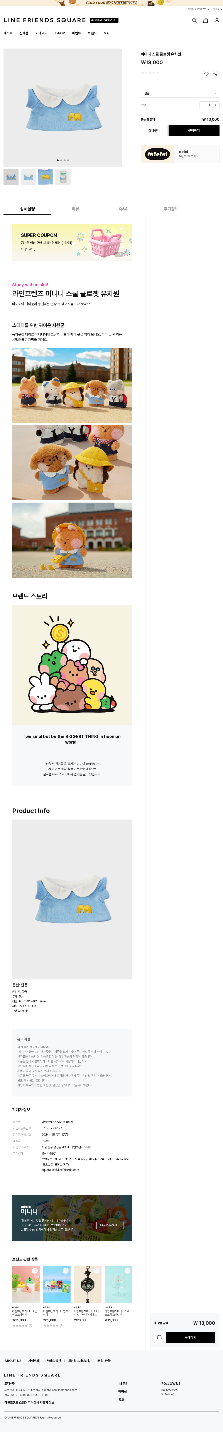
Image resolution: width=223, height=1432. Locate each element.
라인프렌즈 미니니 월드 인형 (55, 1313)
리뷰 (75, 208)
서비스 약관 (54, 1361)
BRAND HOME (108, 1225)
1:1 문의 (123, 1384)
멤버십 (122, 1392)
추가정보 (171, 208)
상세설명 (27, 208)
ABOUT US (12, 1361)
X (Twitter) (167, 1394)
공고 (121, 1400)
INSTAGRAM (169, 1389)
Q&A (123, 208)
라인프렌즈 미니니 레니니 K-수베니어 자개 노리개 (86, 1313)
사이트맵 (33, 1361)
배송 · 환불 (104, 1361)
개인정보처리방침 (79, 1361)
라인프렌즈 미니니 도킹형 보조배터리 (24, 1313)
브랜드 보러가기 (187, 156)
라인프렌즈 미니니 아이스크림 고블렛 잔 (117, 1313)
